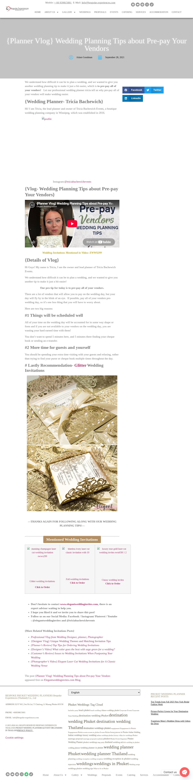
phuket (106, 738)
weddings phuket (75, 768)
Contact (177, 12)
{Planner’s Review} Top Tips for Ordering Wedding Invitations (65, 645)
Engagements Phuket (75, 732)
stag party (101, 742)
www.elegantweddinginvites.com (79, 604)
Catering (127, 12)
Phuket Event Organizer (118, 739)
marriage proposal (75, 739)
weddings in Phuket (111, 763)
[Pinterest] (142, 4)
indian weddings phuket (105, 735)
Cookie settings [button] (14, 737)
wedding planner (74, 748)
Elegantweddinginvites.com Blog (62, 679)
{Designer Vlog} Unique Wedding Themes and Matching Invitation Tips (71, 641)
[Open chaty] (184, 772)
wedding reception (96, 759)
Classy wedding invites (113, 580)
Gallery (67, 12)
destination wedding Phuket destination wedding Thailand (99, 721)
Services (141, 12)
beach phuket (84, 710)
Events (114, 12)
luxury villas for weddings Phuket (126, 735)
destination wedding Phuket (94, 715)
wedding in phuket (132, 742)
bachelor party (73, 710)
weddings (84, 763)
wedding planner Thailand (104, 753)
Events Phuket (105, 732)
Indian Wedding (134, 732)
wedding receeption (83, 759)
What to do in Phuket (101, 768)
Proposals (100, 12)
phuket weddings (90, 742)
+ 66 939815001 (63, 2)
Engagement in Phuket (128, 728)
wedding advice (119, 742)
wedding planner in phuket (92, 748)
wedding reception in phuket (117, 759)
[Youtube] (138, 4)
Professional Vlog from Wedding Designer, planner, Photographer (67, 637)
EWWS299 (96, 252)
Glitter (80, 365)
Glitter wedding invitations (42, 581)
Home (38, 12)
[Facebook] (133, 4)
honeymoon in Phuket (119, 732)
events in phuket (94, 732)
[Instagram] (147, 4)
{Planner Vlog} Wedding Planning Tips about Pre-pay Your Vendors (72, 675)
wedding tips (88, 768)
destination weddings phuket (97, 728)
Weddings (85, 12)
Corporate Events (126, 710)
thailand (108, 742)
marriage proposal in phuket (93, 739)
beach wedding (95, 710)
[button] (133, 90)
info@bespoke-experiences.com (26, 717)
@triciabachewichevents (78, 181)
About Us (49, 12)
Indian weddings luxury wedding (82, 735)
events (85, 732)
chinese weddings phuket (110, 710)
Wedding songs (134, 764)
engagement (115, 728)
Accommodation (158, 12)
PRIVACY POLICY (25, 730)
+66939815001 (19, 712)
